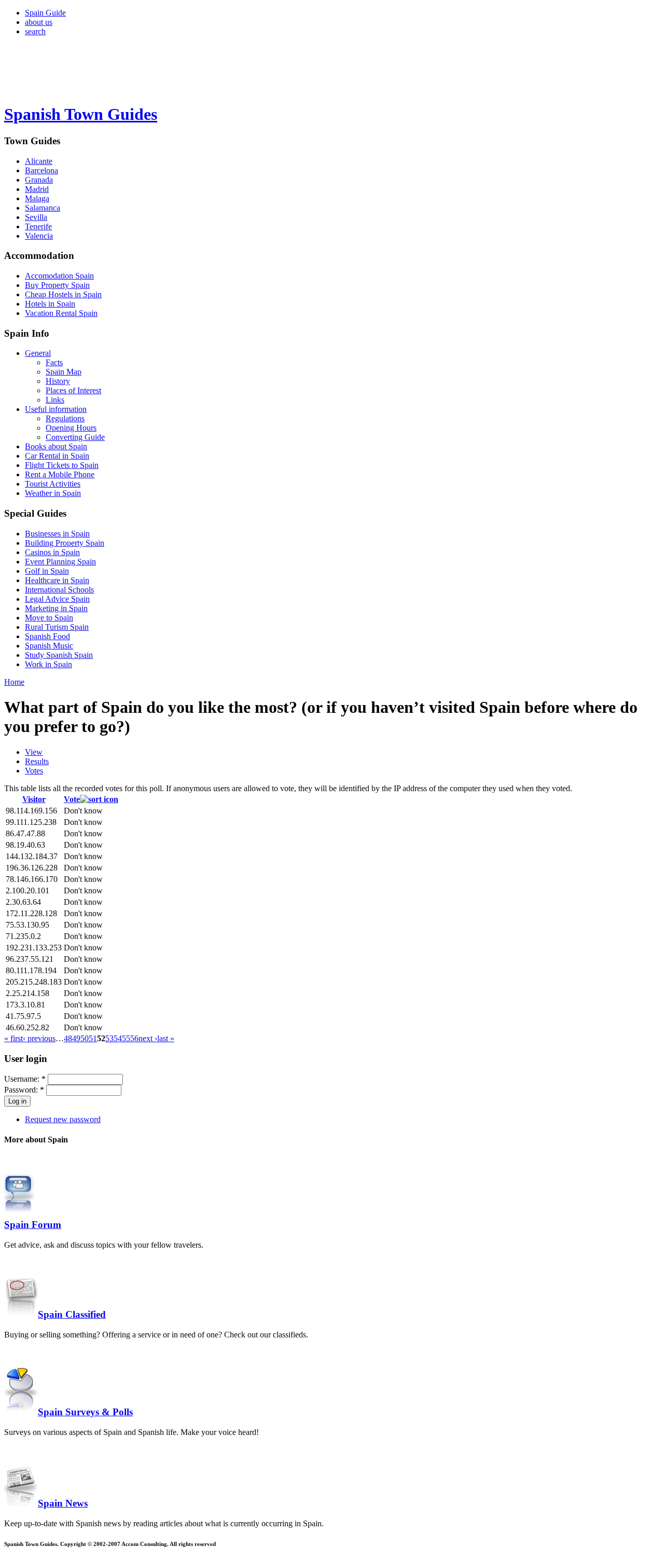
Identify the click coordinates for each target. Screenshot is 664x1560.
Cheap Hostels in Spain (63, 294)
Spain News (63, 1503)
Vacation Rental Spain (61, 313)
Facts (54, 362)
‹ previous (39, 1038)
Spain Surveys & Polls (85, 1411)
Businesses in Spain (57, 533)
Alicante (38, 161)
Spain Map (63, 371)
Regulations (65, 418)
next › (148, 1038)
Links (55, 399)
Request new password (63, 1119)
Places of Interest (73, 390)
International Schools (59, 589)
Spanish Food (47, 636)
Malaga (37, 198)
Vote (72, 799)
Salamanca (42, 207)
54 (118, 1038)
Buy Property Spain (57, 285)
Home (14, 682)
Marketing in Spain (56, 608)
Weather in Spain (53, 493)
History (58, 381)
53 (109, 1038)
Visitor (34, 799)
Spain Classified (72, 1314)
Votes (34, 770)
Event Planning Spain (60, 561)
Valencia (39, 235)
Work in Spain (48, 664)
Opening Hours (71, 427)
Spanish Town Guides (80, 114)
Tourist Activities (52, 483)
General (38, 353)
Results (37, 761)
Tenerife (38, 226)
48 (68, 1038)
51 (93, 1038)
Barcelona (41, 170)
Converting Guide (75, 437)
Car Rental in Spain (57, 455)
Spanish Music (49, 645)
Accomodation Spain (59, 275)
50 (84, 1038)
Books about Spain (56, 446)
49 (76, 1038)
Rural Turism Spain (57, 627)
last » (165, 1038)
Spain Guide (45, 12)
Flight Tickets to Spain (62, 465)
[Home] (51, 89)
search (35, 31)
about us (38, 22)
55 (126, 1038)
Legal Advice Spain (57, 599)
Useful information (56, 409)
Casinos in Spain (52, 552)
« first (13, 1038)
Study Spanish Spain (59, 655)
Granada (39, 179)
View (34, 752)
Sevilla (36, 217)
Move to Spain (49, 617)
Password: (24, 1089)
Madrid (37, 189)
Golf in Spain (47, 571)
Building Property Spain (64, 543)
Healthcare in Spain (57, 580)
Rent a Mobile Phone (59, 474)
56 (134, 1038)
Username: (25, 1078)
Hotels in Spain (50, 303)
